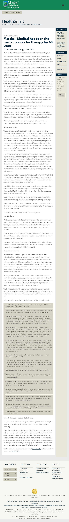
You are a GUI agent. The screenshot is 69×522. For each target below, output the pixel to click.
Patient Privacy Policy (23, 501)
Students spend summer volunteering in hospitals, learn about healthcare (61, 45)
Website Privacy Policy (12, 501)
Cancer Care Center (57, 476)
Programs (60, 70)
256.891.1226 (15, 451)
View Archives (61, 95)
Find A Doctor (23, 468)
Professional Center (57, 478)
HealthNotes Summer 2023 (42, 472)
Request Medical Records (26, 477)
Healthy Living (61, 61)
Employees (60, 55)
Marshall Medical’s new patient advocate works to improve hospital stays (61, 36)
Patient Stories (61, 67)
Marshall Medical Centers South (57, 473)
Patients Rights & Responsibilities (24, 471)
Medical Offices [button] (7, 474)
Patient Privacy (23, 475)
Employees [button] (8, 479)
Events (59, 58)
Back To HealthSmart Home (13, 12)
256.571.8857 (36, 449)
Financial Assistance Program (52, 501)
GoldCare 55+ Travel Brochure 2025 (41, 469)
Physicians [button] (8, 469)
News (59, 64)
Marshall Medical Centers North (57, 469)
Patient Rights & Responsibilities (37, 501)
